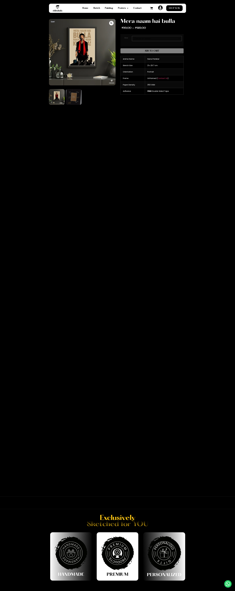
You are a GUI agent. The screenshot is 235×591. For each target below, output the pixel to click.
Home (85, 8)
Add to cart (152, 51)
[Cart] (151, 8)
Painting (109, 8)
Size (126, 38)
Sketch (96, 8)
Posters (122, 8)
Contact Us (163, 78)
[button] (111, 23)
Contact (137, 8)
